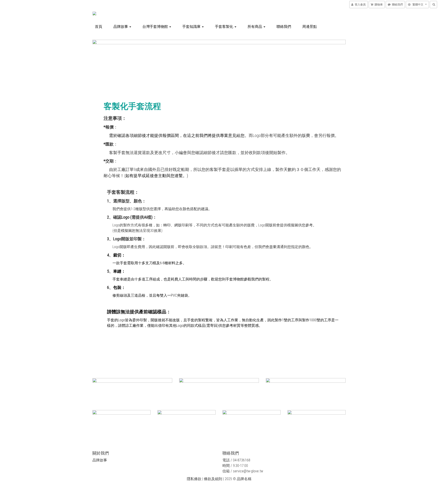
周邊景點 (309, 26)
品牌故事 (121, 26)
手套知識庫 (191, 26)
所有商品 (255, 26)
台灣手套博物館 (155, 26)
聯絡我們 (283, 26)
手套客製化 (224, 26)
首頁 (98, 26)
